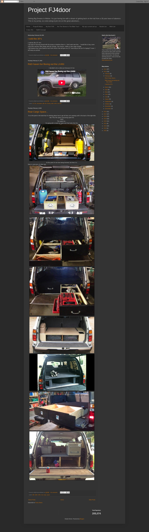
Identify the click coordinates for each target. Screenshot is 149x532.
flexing (48, 103)
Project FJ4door (49, 9)
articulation (39, 103)
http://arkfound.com (107, 60)
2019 (105, 118)
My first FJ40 (50, 26)
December (108, 108)
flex (46, 103)
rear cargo (43, 494)
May (106, 92)
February (107, 76)
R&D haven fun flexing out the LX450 (46, 64)
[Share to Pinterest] (69, 55)
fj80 (43, 103)
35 (33, 103)
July (106, 96)
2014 (105, 69)
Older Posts (92, 500)
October (107, 104)
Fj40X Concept (41, 30)
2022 (105, 126)
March (107, 87)
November (108, 106)
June (106, 94)
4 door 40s (29, 30)
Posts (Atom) (38, 502)
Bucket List (103, 26)
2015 (105, 71)
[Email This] (61, 55)
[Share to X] (65, 55)
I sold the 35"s (35, 38)
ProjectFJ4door (38, 26)
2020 (105, 121)
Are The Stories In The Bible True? (68, 26)
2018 (105, 116)
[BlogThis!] (63, 55)
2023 (105, 128)
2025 (105, 130)
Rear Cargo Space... (38, 111)
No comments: (54, 55)
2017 (105, 114)
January (107, 73)
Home (28, 26)
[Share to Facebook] (67, 55)
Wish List (112, 26)
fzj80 (52, 103)
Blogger (82, 519)
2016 (105, 111)
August (107, 99)
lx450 (55, 103)
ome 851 (59, 103)
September (108, 101)
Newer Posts (31, 500)
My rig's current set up (89, 26)
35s (35, 103)
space (48, 494)
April (106, 89)
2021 (105, 123)
